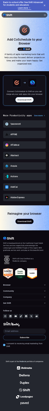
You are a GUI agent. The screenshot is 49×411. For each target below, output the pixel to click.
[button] (44, 15)
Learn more (23, 8)
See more (38, 115)
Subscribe (24, 337)
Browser (7, 285)
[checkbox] (4, 345)
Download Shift (24, 100)
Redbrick (22, 361)
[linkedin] (10, 316)
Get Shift (7, 303)
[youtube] (16, 316)
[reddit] (36, 316)
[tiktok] (21, 316)
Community (8, 291)
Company (7, 297)
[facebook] (26, 316)
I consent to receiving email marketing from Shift (24, 344)
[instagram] (5, 316)
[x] (31, 316)
